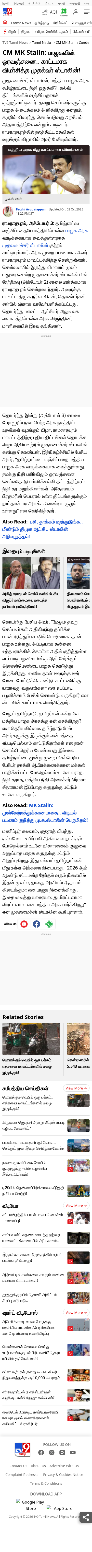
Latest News (21, 22)
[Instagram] (62, 1452)
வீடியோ (10, 1205)
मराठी (61, 3)
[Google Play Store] (31, 1505)
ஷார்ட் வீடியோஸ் (20, 1312)
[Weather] (46, 12)
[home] (5, 22)
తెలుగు (49, 3)
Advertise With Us (64, 1465)
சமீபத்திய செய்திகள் (25, 1088)
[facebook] (36, 924)
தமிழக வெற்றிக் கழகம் (51, 31)
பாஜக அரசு (77, 230)
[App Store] (61, 1509)
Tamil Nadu (41, 42)
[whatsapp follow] (49, 924)
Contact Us (18, 1465)
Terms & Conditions (46, 1483)
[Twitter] (51, 1452)
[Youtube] (24, 924)
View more (74, 1088)
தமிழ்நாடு (42, 22)
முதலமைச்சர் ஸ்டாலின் (25, 245)
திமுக (25, 31)
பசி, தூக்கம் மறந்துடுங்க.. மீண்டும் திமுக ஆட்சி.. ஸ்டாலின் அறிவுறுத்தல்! (42, 529)
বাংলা (87, 3)
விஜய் (12, 31)
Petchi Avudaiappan (31, 209)
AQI (53, 12)
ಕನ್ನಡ (34, 3)
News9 (19, 3)
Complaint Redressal (22, 1474)
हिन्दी (6, 3)
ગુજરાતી (74, 3)
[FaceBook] (41, 1452)
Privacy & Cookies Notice (63, 1474)
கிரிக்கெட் (60, 22)
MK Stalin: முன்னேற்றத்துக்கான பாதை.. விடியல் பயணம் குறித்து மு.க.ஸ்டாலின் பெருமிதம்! (45, 812)
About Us (38, 1465)
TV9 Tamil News (15, 42)
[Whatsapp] (63, 12)
